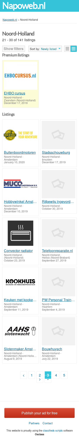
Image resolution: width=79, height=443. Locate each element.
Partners (34, 423)
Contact (48, 423)
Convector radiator (18, 251)
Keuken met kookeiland (20, 300)
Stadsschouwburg (56, 152)
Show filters (13, 48)
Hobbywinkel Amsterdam (20, 202)
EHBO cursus (14, 93)
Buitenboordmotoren (20, 152)
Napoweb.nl (23, 6)
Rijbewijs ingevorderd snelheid (58, 202)
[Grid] (73, 49)
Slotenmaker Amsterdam (20, 349)
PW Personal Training (58, 300)
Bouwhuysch (52, 349)
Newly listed (48, 49)
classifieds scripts (53, 430)
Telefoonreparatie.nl (57, 251)
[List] (67, 49)
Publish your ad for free (39, 412)
